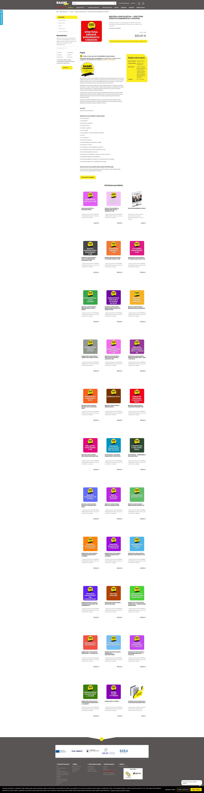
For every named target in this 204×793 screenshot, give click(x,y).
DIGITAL (116, 7)
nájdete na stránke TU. (109, 60)
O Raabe (105, 766)
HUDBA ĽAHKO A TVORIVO (112, 701)
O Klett (104, 768)
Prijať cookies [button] (196, 789)
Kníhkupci (60, 57)
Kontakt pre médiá (76, 766)
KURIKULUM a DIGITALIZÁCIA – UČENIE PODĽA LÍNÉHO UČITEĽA (90, 356)
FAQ (57, 766)
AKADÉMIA (123, 7)
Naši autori (105, 769)
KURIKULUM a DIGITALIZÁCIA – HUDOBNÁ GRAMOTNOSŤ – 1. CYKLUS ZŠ (136, 653)
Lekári (69, 55)
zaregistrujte (142, 41)
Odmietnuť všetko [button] (170, 789)
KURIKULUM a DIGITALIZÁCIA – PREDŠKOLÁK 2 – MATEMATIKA (90, 652)
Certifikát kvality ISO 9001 (109, 771)
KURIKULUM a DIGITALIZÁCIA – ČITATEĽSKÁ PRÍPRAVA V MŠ (113, 258)
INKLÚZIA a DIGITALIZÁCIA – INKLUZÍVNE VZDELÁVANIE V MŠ (90, 455)
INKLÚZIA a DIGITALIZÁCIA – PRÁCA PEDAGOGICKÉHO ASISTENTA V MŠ (112, 357)
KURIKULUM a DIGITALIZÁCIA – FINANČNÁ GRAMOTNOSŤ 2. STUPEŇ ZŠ (113, 555)
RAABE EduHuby (141, 7)
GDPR (58, 784)
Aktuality (74, 771)
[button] (136, 3)
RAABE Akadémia (64, 11)
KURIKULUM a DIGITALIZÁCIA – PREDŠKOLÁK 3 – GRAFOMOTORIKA (113, 653)
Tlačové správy (76, 768)
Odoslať (65, 67)
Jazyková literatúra (63, 31)
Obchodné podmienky (124, 3)
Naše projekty (91, 768)
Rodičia (60, 52)
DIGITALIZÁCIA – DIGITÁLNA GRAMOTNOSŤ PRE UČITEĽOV (113, 455)
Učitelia (60, 55)
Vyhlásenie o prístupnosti (63, 773)
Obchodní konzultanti (62, 779)
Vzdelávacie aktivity (93, 7)
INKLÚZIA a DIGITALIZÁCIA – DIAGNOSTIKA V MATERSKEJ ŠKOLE (89, 407)
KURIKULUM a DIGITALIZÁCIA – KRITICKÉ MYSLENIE (113, 603)
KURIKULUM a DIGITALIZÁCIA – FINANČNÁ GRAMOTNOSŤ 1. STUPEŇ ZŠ (90, 555)
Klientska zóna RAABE (108, 773)
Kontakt (133, 3)
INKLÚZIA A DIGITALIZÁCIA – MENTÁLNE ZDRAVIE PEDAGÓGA (136, 307)
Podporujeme (91, 766)
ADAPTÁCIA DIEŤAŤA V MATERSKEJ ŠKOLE (88, 209)
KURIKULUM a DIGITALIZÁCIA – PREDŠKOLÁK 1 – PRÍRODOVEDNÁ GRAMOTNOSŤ (137, 604)
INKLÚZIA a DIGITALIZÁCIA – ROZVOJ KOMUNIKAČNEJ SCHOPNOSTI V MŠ (89, 259)
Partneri (70, 57)
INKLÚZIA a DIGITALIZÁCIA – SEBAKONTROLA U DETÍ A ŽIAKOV (89, 308)
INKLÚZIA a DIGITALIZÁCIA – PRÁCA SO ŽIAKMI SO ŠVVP (112, 504)
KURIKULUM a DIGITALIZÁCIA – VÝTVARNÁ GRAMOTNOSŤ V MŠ (136, 258)
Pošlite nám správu (92, 771)
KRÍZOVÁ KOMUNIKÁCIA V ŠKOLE (136, 208)
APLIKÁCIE (131, 7)
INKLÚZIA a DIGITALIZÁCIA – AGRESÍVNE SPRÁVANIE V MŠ (135, 406)
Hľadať (71, 11)
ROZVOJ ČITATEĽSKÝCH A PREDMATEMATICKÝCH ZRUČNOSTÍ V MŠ (112, 210)
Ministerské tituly (107, 7)
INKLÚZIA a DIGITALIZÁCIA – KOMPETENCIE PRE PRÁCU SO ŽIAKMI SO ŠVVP (112, 308)
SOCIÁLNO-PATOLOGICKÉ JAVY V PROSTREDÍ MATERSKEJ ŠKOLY (137, 701)
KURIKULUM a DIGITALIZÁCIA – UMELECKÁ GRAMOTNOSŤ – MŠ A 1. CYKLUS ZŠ (137, 357)
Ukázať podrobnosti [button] (183, 789)
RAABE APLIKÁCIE (62, 20)
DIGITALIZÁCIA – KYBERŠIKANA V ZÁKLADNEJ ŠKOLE (137, 455)
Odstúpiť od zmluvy (123, 766)
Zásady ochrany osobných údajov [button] (120, 790)
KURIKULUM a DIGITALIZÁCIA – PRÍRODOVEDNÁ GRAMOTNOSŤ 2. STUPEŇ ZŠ (90, 702)
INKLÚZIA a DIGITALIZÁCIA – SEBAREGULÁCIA (112, 406)
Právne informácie (61, 771)
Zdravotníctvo (80, 7)
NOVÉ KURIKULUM (61, 7)
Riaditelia (70, 52)
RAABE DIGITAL (61, 23)
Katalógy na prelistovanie (109, 774)
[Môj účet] (139, 3)
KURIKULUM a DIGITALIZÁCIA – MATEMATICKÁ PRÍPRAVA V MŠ (136, 554)
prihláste (132, 41)
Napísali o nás (75, 769)
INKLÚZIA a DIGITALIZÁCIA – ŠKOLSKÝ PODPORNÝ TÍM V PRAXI (89, 505)
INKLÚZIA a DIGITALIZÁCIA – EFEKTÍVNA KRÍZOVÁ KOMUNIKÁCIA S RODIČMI (92, 11)
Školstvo (70, 7)
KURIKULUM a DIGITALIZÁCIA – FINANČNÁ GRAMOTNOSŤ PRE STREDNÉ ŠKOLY (90, 604)
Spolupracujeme (92, 769)
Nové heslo (59, 782)
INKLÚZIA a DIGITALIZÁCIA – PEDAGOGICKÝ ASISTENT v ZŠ (136, 504)
